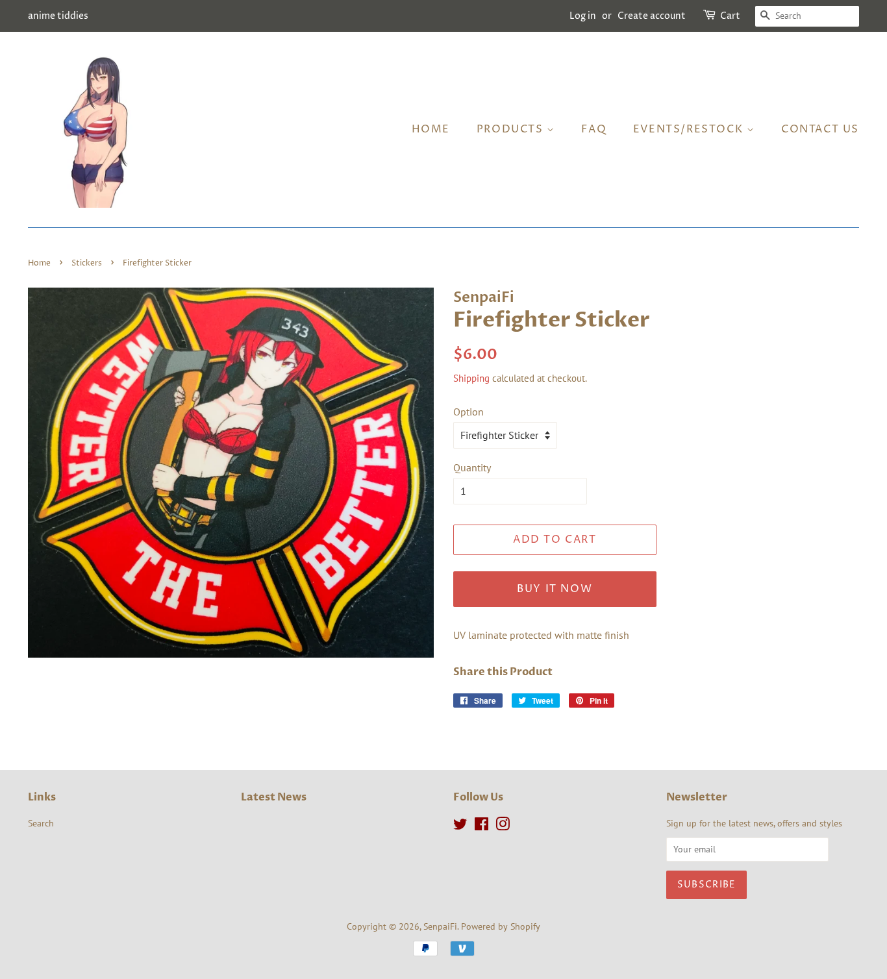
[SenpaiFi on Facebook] (481, 826)
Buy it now (554, 589)
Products (512, 129)
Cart (730, 16)
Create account (652, 16)
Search (41, 823)
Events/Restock (690, 129)
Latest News (273, 797)
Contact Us (820, 129)
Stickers (86, 263)
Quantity (472, 467)
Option (468, 411)
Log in (582, 16)
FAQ (593, 129)
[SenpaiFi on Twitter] (460, 826)
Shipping (471, 378)
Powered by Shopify (500, 926)
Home (431, 129)
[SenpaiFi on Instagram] (502, 826)
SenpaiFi (440, 926)
